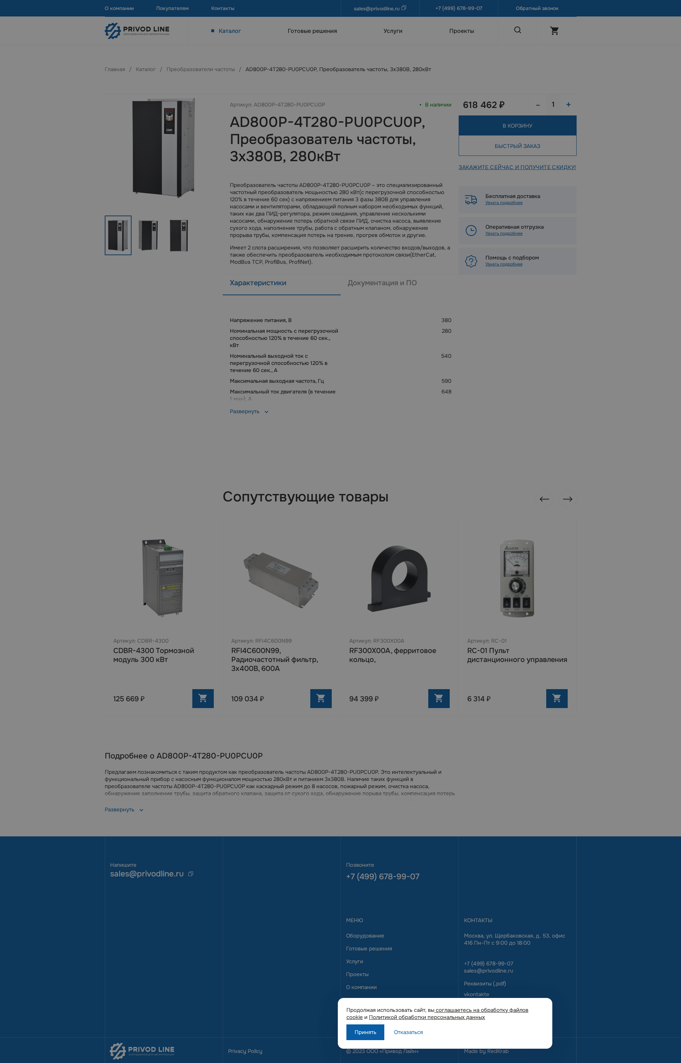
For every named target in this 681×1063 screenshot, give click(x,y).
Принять (365, 1032)
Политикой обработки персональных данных (427, 1017)
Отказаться (408, 1032)
